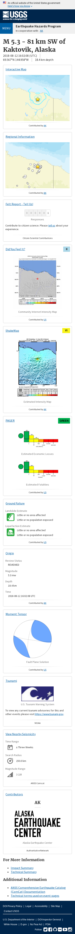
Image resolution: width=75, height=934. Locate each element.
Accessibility (41, 906)
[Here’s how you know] (37, 4)
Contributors (14, 794)
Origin (10, 553)
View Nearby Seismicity (21, 734)
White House (10, 924)
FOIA (48, 924)
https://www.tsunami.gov (49, 714)
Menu (6, 28)
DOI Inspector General (49, 919)
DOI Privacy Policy (12, 906)
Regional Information (20, 136)
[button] (37, 99)
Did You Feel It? (15, 249)
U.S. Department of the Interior (18, 919)
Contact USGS (11, 911)
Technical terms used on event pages (35, 896)
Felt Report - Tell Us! (19, 204)
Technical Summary (24, 872)
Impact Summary (22, 868)
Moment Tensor (16, 614)
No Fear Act (36, 924)
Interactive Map (16, 69)
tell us (51, 225)
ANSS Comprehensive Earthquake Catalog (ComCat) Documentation (38, 890)
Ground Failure (15, 503)
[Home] (15, 21)
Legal (28, 906)
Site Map (55, 906)
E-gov (24, 924)
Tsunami (11, 681)
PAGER (10, 420)
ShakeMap (12, 330)
